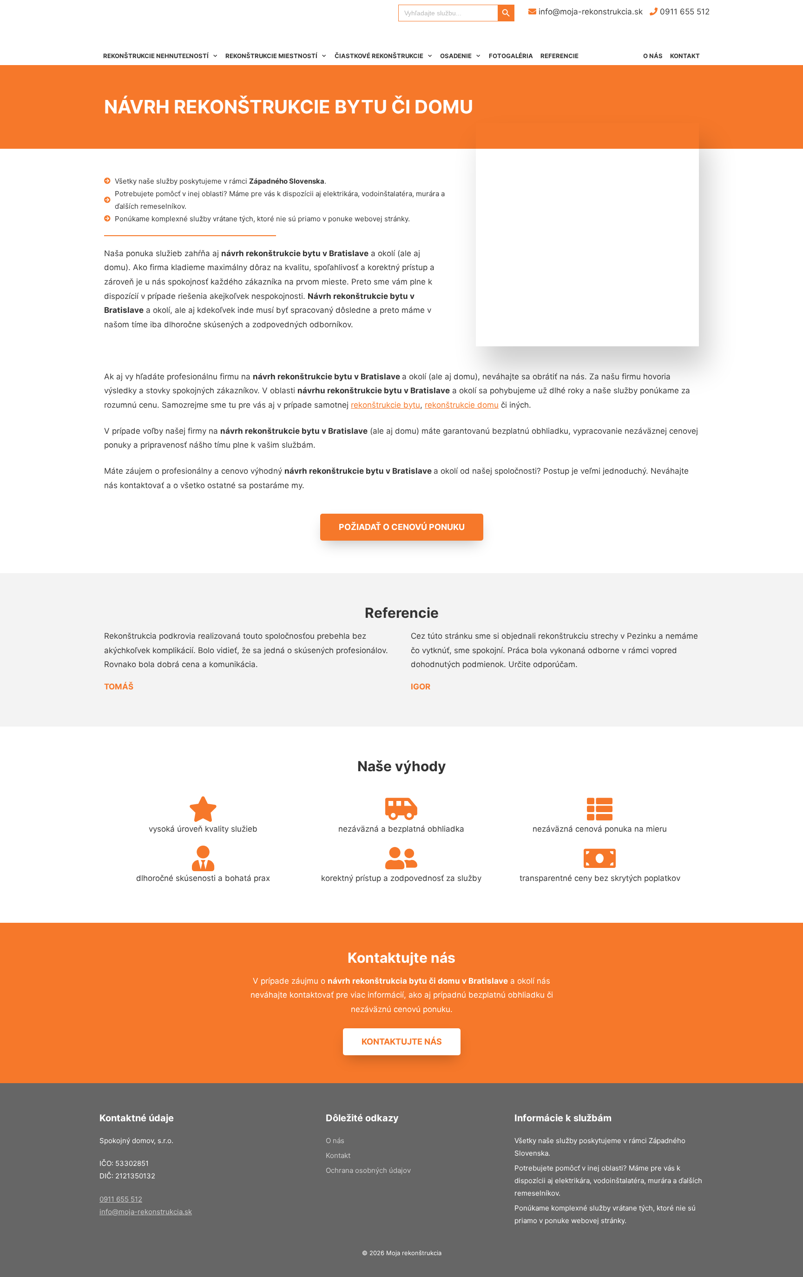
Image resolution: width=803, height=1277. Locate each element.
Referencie (559, 56)
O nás (653, 56)
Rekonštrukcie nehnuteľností (156, 56)
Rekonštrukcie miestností (271, 56)
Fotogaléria (511, 56)
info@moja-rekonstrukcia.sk (589, 11)
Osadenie (456, 56)
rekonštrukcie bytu (385, 405)
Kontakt (685, 56)
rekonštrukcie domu (462, 405)
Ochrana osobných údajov (368, 1170)
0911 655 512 (684, 11)
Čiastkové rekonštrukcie (379, 56)
